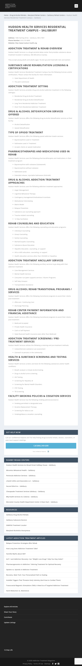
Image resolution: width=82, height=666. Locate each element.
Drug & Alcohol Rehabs (18, 15)
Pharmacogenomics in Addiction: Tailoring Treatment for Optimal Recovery (33, 564)
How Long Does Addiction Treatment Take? (22, 549)
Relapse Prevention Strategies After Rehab (21, 543)
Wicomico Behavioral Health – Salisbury (20, 470)
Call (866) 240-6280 (41, 446)
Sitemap (47, 664)
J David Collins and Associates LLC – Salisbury (22, 481)
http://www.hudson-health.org (26, 43)
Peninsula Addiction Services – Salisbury (20, 476)
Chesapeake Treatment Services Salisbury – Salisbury (25, 491)
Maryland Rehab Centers (37, 15)
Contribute (8, 617)
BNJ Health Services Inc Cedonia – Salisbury (22, 497)
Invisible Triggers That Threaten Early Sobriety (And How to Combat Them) (33, 580)
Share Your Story (10, 612)
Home (6, 15)
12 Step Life (8, 650)
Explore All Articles (11, 607)
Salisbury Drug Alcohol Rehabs (17, 515)
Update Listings (9, 622)
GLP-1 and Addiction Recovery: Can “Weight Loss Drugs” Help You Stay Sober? (34, 559)
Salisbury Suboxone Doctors (16, 520)
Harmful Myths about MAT (16, 554)
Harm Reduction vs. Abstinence (17, 591)
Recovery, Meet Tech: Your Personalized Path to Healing (26, 575)
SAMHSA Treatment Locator (16, 525)
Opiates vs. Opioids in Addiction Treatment (22, 570)
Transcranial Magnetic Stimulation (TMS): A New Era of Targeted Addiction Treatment (37, 585)
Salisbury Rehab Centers (56, 15)
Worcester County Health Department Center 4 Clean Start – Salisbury (32, 502)
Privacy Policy (27, 664)
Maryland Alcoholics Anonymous (18, 530)
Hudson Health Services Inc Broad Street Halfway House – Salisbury (31, 465)
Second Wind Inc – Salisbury (16, 486)
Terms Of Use (38, 664)
